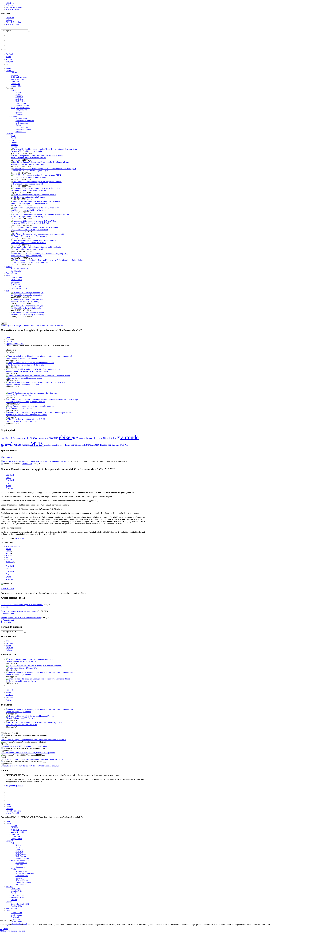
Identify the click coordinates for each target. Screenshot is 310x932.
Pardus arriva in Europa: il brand (24, 358)
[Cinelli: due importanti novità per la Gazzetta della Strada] (33, 195)
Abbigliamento (21, 863)
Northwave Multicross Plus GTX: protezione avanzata (26, 415)
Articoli (13, 843)
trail (110, 445)
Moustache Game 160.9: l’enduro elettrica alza (28, 243)
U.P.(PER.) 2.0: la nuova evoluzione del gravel (28, 177)
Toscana (104, 445)
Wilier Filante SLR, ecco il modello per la (26, 256)
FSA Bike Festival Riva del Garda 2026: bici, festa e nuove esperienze (28, 753)
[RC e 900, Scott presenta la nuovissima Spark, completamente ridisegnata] (40, 214)
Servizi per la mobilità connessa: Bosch (27, 378)
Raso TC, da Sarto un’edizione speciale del (27, 164)
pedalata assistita (52, 445)
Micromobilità (21, 884)
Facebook (9, 54)
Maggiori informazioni (8, 931)
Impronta (22, 931)
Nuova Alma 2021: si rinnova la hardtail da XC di (30, 223)
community (10, 562)
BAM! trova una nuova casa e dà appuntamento (19, 611)
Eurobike (92, 438)
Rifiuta (5, 929)
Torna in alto (6, 622)
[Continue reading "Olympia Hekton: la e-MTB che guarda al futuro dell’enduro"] (30, 363)
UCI (122, 445)
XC (126, 444)
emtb (75, 438)
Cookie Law (15, 836)
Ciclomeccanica (22, 876)
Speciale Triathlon (22, 858)
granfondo (128, 437)
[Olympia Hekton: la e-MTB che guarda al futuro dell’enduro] (35, 227)
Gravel (13, 138)
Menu (4, 323)
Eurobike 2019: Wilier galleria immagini (26, 308)
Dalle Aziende (21, 854)
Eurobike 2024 (16, 906)
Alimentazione (21, 871)
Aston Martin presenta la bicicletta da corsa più (28, 158)
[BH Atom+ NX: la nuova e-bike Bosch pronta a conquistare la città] (37, 234)
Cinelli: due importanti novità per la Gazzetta (28, 197)
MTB (37, 443)
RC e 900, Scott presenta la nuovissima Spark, (28, 216)
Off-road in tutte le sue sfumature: (30, 384)
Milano (18, 444)
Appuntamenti (11, 371)
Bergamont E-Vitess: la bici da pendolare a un (28, 190)
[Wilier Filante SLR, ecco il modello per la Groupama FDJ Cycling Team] (39, 254)
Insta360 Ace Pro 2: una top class (18, 395)
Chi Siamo (10, 3)
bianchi (8, 438)
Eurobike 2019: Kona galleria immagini (26, 301)
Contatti (14, 826)
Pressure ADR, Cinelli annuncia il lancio (26, 151)
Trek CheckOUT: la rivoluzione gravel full (27, 184)
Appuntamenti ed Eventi (15, 344)
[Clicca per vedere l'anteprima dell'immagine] (33, 461)
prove (62, 445)
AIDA (8, 557)
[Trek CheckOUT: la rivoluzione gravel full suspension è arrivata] (36, 182)
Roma (68, 445)
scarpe (81, 445)
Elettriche (14, 145)
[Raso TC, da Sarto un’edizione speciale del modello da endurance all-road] (40, 162)
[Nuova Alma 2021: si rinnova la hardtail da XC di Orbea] (33, 221)
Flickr (8, 64)
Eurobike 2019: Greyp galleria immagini (26, 295)
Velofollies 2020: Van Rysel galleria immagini (28, 314)
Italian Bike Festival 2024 (20, 904)
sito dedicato (19, 538)
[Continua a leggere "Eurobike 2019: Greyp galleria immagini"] (27, 293)
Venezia (9, 555)
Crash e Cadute (16, 915)
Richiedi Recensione (14, 7)
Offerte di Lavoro (22, 880)
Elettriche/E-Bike (17, 897)
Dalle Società (21, 856)
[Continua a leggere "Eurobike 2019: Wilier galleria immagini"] (27, 306)
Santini (74, 445)
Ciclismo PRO (16, 913)
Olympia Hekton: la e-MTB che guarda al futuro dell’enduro (24, 746)
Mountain (14, 142)
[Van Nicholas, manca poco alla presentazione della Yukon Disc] (36, 201)
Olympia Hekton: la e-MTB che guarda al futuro (29, 230)
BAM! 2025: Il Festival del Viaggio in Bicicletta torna (22, 605)
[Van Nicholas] (7, 457)
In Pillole (19, 847)
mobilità (26, 445)
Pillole (5, 607)
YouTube (9, 695)
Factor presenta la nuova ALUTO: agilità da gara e (30, 171)
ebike (65, 437)
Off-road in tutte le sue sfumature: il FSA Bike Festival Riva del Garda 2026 (30, 766)
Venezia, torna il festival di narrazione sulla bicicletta (21, 618)
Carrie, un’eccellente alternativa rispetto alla (27, 249)
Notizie (8, 358)
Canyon (16, 438)
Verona (8, 553)
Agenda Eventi (11, 908)
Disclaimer (15, 834)
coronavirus (43, 438)
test (97, 444)
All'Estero (19, 852)
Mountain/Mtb (16, 891)
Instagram (9, 62)
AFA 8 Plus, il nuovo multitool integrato (21, 421)
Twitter (8, 57)
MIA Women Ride (13, 546)
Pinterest (9, 700)
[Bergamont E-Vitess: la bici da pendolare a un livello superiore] (35, 188)
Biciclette (9, 887)
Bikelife (9, 341)
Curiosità (19, 878)
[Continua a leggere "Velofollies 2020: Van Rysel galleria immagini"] (29, 312)
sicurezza (89, 444)
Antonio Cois (27, 464)
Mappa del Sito (16, 839)
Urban (13, 140)
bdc (3, 438)
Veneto (8, 551)
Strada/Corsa (15, 889)
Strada (13, 136)
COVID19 (54, 438)
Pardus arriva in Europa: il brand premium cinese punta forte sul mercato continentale (33, 740)
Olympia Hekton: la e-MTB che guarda (29, 365)
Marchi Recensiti (12, 9)
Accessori (19, 865)
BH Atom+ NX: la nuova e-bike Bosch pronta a (29, 236)
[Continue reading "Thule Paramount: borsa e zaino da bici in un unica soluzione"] (30, 406)
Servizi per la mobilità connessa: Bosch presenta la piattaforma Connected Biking (32, 759)
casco (34, 438)
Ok (1, 929)
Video (8, 910)
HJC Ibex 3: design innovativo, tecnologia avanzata (25, 402)
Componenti (20, 867)
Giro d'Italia (110, 438)
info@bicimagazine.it (14, 786)
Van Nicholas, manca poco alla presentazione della (30, 203)
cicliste (8, 549)
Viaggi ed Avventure (23, 882)
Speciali (14, 147)
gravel (7, 444)
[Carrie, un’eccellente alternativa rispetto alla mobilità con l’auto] (36, 247)
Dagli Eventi (15, 919)
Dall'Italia (19, 850)
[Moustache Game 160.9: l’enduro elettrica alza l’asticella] (33, 240)
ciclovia (9, 559)
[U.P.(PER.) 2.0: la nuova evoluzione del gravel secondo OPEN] (36, 175)
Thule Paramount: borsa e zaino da (19, 408)
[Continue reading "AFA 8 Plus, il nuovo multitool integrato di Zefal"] (25, 419)
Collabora (9, 5)
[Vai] (29, 31)
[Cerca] (25, 632)
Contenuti (9, 841)
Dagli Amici (15, 917)
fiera (100, 438)
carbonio (25, 438)
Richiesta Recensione (19, 830)
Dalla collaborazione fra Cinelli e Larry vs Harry (29, 262)
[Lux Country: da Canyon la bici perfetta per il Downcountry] (35, 208)
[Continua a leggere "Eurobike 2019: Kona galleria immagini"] (27, 299)
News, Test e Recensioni (20, 860)
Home (8, 337)
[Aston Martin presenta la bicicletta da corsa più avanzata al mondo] (37, 156)
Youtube (9, 59)
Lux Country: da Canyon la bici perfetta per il (28, 210)
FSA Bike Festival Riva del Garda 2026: (32, 371)
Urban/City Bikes (17, 895)
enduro (82, 438)
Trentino (116, 445)
